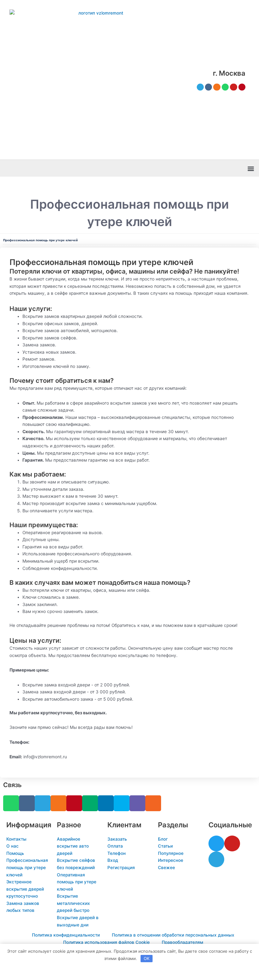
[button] (250, 168)
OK (146, 958)
